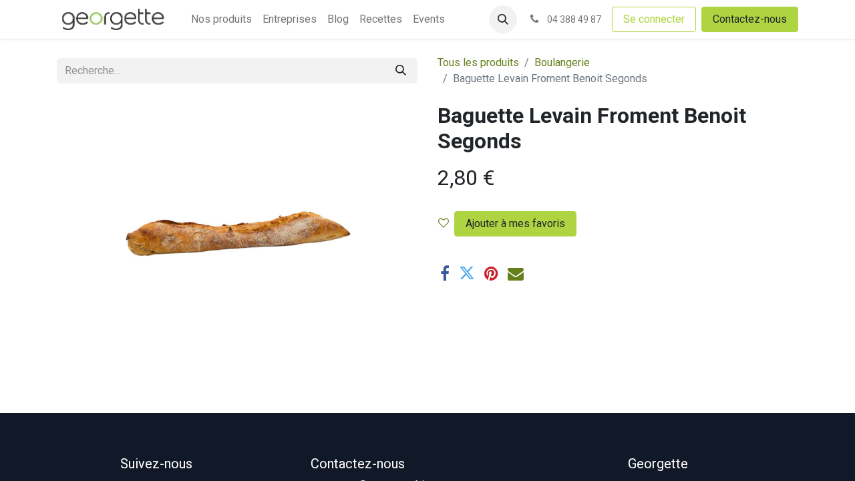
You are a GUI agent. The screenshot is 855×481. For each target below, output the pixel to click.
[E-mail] (516, 273)
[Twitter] (467, 273)
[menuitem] (221, 19)
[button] (503, 19)
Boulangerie (562, 62)
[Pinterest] (491, 273)
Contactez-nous (750, 19)
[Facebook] (445, 273)
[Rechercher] (400, 71)
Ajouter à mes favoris (515, 223)
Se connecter (654, 19)
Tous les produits (478, 62)
